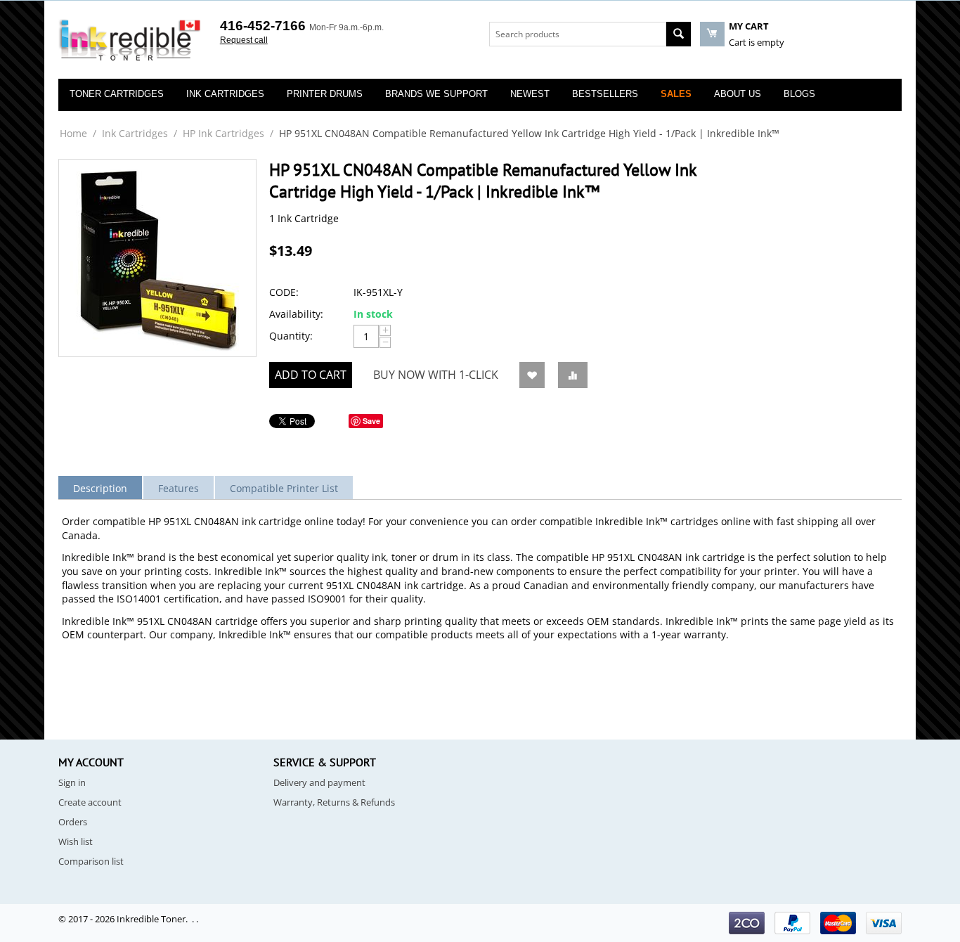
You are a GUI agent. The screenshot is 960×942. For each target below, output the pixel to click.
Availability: (296, 314)
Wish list (75, 841)
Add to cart (310, 374)
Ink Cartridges (135, 133)
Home (73, 133)
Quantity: (291, 335)
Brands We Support (436, 94)
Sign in (72, 782)
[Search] (678, 34)
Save (371, 420)
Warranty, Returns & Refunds (334, 802)
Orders (72, 821)
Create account (90, 802)
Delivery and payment (319, 782)
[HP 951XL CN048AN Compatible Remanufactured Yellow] (157, 258)
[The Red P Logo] (130, 40)
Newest (530, 94)
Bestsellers (605, 94)
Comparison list (91, 861)
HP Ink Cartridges (223, 133)
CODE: (284, 292)
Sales (676, 94)
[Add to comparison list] (573, 375)
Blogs (799, 94)
